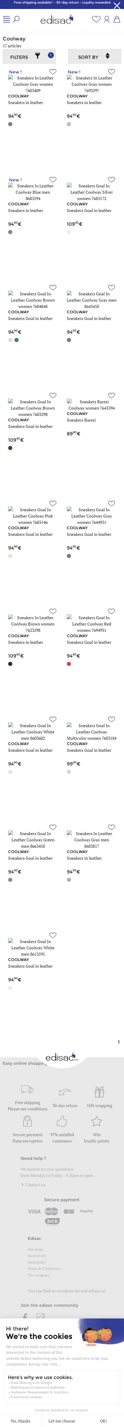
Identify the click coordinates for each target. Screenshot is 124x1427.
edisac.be (71, 1291)
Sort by (88, 57)
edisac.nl (96, 1291)
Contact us (35, 1184)
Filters (30, 56)
